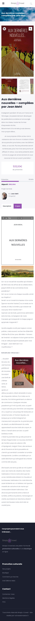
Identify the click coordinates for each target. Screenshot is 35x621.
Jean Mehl (14, 194)
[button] (30, 28)
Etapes (17, 206)
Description (7, 206)
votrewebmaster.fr (22, 615)
